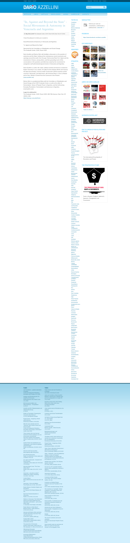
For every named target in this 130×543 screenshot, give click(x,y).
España (73, 337)
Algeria (73, 67)
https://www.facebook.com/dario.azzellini (94, 37)
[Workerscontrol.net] (94, 123)
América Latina (74, 242)
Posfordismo (74, 300)
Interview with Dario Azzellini (30, 450)
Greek (72, 37)
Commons (73, 108)
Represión (73, 318)
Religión (73, 316)
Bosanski (73, 29)
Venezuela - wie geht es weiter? (31, 473)
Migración (73, 254)
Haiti (72, 185)
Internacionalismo (75, 196)
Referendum (74, 314)
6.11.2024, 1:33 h (49, 411)
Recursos (73, 320)
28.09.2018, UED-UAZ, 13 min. (52, 505)
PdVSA (73, 289)
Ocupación (73, 89)
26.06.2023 (47, 434)
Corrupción (74, 231)
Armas (72, 369)
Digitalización (74, 115)
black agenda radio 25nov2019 (30, 452)
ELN (72, 131)
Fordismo (73, 149)
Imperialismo (74, 192)
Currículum (75, 14)
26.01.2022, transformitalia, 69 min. (53, 471)
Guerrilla (73, 183)
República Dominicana (74, 122)
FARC (72, 147)
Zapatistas (73, 377)
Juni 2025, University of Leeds (52, 392)
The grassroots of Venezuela (30, 524)
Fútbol (72, 159)
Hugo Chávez (74, 191)
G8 (72, 161)
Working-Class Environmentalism (53, 422)
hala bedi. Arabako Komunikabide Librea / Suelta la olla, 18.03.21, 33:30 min (32, 439)
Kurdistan (73, 239)
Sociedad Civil (74, 379)
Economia (73, 375)
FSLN (72, 157)
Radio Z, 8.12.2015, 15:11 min (30, 496)
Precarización (74, 302)
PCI (72, 287)
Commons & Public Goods (51, 477)
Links (100, 1)
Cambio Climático (75, 215)
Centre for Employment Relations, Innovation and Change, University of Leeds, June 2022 (32, 430)
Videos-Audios (55, 14)
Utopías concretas (75, 225)
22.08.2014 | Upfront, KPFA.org (30, 516)
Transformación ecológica (75, 278)
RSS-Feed (95, 1)
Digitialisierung (74, 117)
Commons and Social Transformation (54, 413)
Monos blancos (75, 351)
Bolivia (72, 99)
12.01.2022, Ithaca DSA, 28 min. (52, 474)
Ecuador (73, 126)
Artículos (27, 14)
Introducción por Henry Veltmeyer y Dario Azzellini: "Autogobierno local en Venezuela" (54, 509)
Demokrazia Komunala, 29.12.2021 (53, 440)
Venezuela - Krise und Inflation (30, 483)
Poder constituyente (74, 228)
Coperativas (74, 168)
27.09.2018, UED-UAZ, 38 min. (52, 515)
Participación (74, 285)
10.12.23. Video (48, 420)
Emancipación (74, 133)
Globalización (74, 176)
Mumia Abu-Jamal (75, 259)
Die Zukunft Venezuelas (29, 454)
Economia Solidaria (73, 330)
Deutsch (30, 1)
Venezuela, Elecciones (74, 362)
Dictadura (73, 119)
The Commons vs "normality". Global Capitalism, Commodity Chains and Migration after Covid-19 (53, 490)
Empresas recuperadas (74, 92)
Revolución (74, 322)
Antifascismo (74, 69)
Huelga (73, 343)
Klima (72, 211)
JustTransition (74, 205)
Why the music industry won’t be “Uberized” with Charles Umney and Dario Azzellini (32, 425)
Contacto (104, 1)
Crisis (72, 233)
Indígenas (73, 194)
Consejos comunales (73, 219)
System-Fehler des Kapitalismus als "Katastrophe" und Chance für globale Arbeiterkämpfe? (32, 444)
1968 (72, 63)
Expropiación (74, 138)
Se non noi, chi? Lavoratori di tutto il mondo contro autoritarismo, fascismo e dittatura (54, 468)
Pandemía (73, 282)
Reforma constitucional (74, 365)
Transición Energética (73, 136)
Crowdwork (74, 110)
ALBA (72, 65)
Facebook (73, 145)
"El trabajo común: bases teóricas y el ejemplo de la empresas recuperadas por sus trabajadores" (54, 438)
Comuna (73, 223)
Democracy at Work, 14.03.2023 (31, 421)
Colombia (73, 216)
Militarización (74, 258)
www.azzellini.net (28, 77)
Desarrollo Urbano (73, 341)
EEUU (72, 127)
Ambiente (73, 352)
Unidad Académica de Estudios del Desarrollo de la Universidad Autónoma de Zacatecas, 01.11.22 (54, 458)
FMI (72, 202)
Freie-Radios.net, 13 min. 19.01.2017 (32, 484)
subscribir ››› (100, 27)
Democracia (74, 112)
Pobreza (73, 80)
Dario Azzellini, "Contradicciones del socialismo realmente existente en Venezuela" (53, 502)
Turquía (73, 349)
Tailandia (73, 347)
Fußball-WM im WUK (28, 518)
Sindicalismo (74, 169)
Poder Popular (74, 298)
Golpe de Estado (75, 309)
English (25, 1)
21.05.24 (25, 406)
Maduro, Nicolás (75, 244)
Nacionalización (75, 367)
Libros (36, 14)
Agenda (65, 14)
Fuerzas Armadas (75, 256)
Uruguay (73, 356)
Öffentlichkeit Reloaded (29, 529)
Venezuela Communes (50, 473)
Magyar (73, 40)
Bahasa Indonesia (75, 27)
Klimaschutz (74, 213)
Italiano (73, 38)
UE (72, 140)
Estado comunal (75, 221)
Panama (73, 280)
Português (73, 42)
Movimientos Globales (74, 174)
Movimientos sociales (74, 333)
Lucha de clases (75, 209)
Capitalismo (74, 207)
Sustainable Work (49, 426)
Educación (73, 94)
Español (34, 1)
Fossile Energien (75, 151)
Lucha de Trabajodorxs (74, 73)
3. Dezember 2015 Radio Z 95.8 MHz (32, 504)
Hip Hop (73, 187)
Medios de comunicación (74, 247)
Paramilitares (74, 284)
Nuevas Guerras (75, 272)
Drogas (73, 124)
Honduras (73, 189)
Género (73, 166)
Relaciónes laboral (74, 76)
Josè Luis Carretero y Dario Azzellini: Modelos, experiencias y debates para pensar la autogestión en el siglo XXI (54, 396)
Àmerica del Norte (75, 275)
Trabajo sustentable (74, 264)
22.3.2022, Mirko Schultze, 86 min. (53, 464)
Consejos (73, 312)
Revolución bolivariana (74, 97)
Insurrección (74, 82)
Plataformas (74, 295)
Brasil (72, 101)
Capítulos (44, 14)
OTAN (72, 270)
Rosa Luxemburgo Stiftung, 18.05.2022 (54, 451)
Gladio (72, 171)
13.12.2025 (47, 399)
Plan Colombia (74, 293)
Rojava (73, 323)
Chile (72, 104)
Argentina (73, 78)
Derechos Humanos (73, 250)
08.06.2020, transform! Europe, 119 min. (54, 493)
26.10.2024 (47, 414)
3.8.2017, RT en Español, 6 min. (52, 527)
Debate (46, 514)
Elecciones (73, 371)
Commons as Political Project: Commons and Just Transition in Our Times (53, 484)
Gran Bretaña (74, 180)
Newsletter (90, 1)
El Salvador (74, 129)
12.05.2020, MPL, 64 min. (51, 498)
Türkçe (72, 46)
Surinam (73, 345)
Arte (72, 237)
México (73, 252)
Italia (72, 200)
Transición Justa (75, 204)
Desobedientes (75, 354)
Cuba (72, 235)
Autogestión (74, 325)
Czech (72, 31)
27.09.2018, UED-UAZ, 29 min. (52, 511)
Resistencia (74, 373)
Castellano (73, 22)
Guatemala (73, 182)
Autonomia (73, 84)
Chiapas (73, 103)
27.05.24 (25, 411)
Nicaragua (73, 273)
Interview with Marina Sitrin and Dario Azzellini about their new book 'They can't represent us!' (32, 514)
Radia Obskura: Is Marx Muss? (30, 507)
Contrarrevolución (75, 230)
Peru (72, 291)
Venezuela (73, 360)
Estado (73, 338)
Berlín (72, 87)
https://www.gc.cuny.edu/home (31, 98)
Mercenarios (74, 327)
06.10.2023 (47, 423)
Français (73, 35)
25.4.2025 (47, 406)
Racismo (73, 310)
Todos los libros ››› (88, 109)
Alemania (73, 113)
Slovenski (73, 44)
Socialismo (73, 335)
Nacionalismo (74, 268)
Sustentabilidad (75, 266)
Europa (73, 141)
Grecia (72, 178)
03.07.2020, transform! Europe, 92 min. (54, 486)
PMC (72, 297)
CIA (72, 106)
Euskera (73, 33)
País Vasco (73, 86)
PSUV (72, 307)
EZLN (72, 143)
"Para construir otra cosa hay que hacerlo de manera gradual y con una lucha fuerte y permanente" (32, 435)
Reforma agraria (75, 241)
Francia (73, 152)
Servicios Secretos (73, 164)
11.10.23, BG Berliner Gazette (30, 416)
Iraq (72, 198)
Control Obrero (74, 70)
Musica (73, 261)
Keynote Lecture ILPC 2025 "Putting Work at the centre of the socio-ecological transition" (53, 403)
